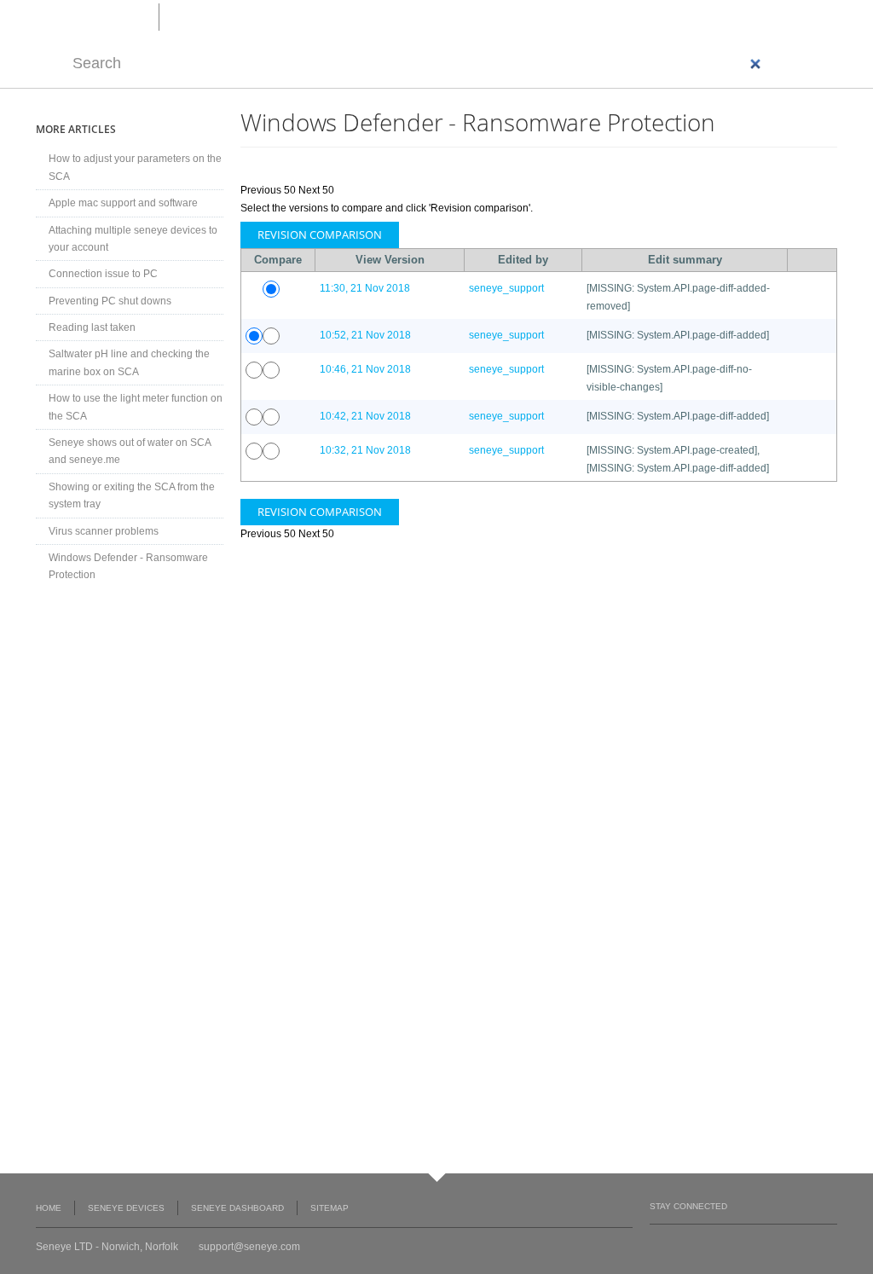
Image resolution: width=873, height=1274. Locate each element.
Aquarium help (211, 16)
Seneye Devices (126, 1208)
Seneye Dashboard (237, 1208)
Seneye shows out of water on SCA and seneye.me (130, 451)
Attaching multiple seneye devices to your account (133, 238)
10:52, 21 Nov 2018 (365, 335)
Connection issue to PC (103, 274)
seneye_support (506, 288)
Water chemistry (428, 16)
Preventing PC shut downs (110, 301)
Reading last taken (92, 327)
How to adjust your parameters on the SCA (135, 167)
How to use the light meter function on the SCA (136, 406)
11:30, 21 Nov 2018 (365, 288)
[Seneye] (97, 15)
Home (48, 1208)
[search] (417, 63)
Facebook (658, 1241)
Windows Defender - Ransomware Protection (128, 566)
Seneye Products (318, 16)
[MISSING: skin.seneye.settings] (796, 17)
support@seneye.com (249, 1247)
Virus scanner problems (104, 531)
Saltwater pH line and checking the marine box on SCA (129, 362)
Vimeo (723, 1241)
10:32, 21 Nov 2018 (365, 450)
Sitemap (329, 1208)
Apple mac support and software (123, 203)
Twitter (691, 1241)
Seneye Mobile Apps (129, 767)
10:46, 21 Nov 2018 (365, 369)
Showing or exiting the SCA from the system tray (132, 495)
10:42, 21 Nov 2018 (365, 416)
